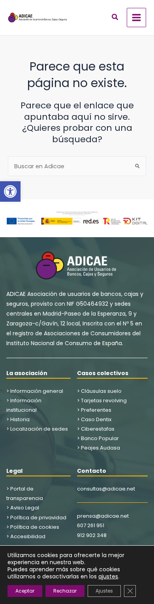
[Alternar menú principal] (136, 17)
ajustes (108, 576)
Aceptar (24, 590)
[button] (10, 191)
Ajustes (104, 590)
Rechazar (65, 590)
